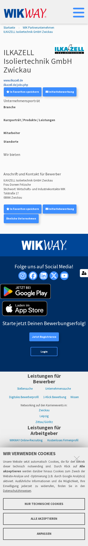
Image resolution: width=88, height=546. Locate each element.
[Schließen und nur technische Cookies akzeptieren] (76, 458)
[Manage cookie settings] (84, 273)
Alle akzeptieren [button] (44, 519)
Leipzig (44, 416)
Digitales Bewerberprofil (24, 397)
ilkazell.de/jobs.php (16, 85)
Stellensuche (25, 389)
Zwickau (44, 410)
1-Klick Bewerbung (54, 397)
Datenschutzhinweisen (17, 491)
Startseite (9, 28)
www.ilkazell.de (13, 80)
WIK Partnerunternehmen (38, 28)
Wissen (74, 397)
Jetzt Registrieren (44, 336)
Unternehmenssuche (58, 389)
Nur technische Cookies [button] (44, 504)
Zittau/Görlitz (44, 422)
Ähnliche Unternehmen (21, 218)
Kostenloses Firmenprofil (62, 440)
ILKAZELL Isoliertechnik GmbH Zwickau (28, 32)
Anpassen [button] (44, 534)
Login (44, 351)
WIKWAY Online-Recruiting (26, 440)
